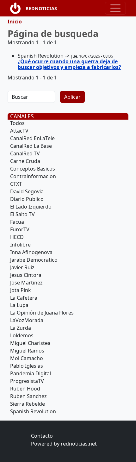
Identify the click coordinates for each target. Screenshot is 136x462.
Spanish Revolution (33, 411)
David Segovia (27, 191)
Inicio (15, 21)
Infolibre (20, 244)
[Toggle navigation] (115, 8)
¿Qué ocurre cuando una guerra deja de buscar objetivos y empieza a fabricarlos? (69, 64)
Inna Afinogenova (31, 252)
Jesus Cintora (25, 275)
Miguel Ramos (27, 350)
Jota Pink (20, 290)
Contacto (42, 435)
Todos (17, 123)
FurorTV (19, 229)
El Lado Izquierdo (31, 206)
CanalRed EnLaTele (32, 138)
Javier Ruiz (22, 267)
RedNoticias (41, 8)
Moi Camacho (26, 358)
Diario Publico (27, 199)
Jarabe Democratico (34, 259)
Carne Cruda (25, 161)
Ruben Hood (25, 388)
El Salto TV (22, 214)
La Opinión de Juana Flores (42, 312)
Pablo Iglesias (26, 365)
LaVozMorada (26, 320)
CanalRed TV (25, 153)
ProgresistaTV (27, 381)
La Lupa (19, 305)
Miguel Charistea (30, 343)
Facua (17, 221)
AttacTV (19, 130)
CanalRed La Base (31, 145)
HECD (17, 237)
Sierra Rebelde (27, 403)
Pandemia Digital (30, 373)
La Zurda (20, 327)
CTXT (16, 183)
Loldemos (22, 335)
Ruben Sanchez (28, 396)
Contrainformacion (33, 176)
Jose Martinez (26, 282)
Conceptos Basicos (32, 168)
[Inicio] (18, 8)
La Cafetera (23, 297)
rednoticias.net (79, 443)
